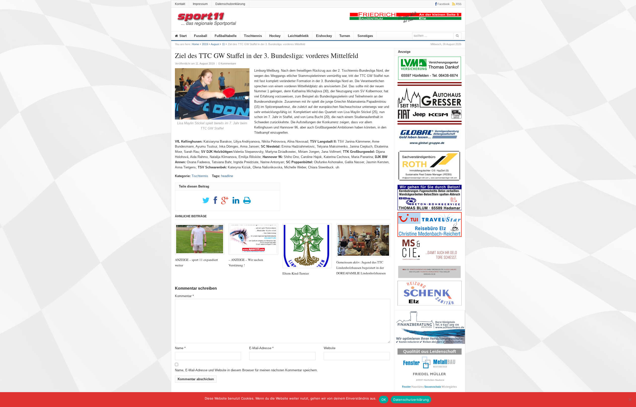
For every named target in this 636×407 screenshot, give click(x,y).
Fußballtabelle (226, 36)
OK (383, 400)
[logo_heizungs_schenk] (430, 304)
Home (195, 44)
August (215, 44)
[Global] (430, 146)
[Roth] (430, 182)
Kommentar (184, 296)
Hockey (274, 36)
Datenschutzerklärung (230, 4)
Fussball (200, 36)
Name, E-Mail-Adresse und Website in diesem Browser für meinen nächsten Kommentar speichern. (246, 370)
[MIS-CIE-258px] (430, 278)
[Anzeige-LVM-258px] (430, 79)
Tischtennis (253, 36)
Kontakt (180, 4)
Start (182, 36)
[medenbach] (430, 236)
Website (329, 348)
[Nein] (629, 399)
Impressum (200, 4)
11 (223, 44)
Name (180, 348)
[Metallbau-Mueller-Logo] (430, 390)
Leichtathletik (298, 36)
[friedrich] (405, 21)
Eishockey (324, 36)
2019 (205, 44)
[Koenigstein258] (429, 345)
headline (227, 176)
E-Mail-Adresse (261, 348)
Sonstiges (365, 36)
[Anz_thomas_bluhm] (430, 209)
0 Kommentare (227, 63)
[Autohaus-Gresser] (430, 123)
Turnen (344, 36)
